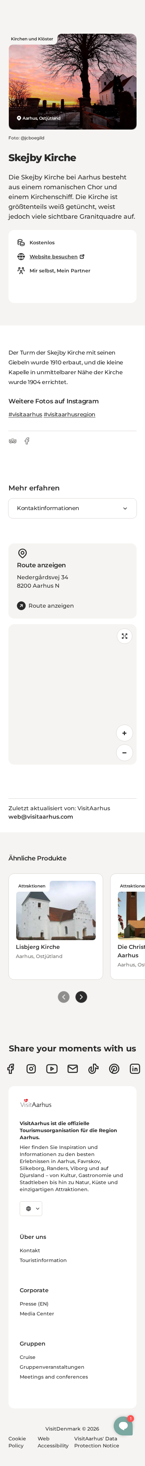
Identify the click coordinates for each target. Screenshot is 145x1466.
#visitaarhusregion (69, 414)
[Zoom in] (124, 733)
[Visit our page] (31, 1069)
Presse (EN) (34, 1304)
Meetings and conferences (54, 1377)
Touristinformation (43, 1260)
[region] (72, 694)
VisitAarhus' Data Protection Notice (96, 1442)
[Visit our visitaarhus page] (10, 1069)
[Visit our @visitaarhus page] (93, 1069)
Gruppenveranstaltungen (52, 1367)
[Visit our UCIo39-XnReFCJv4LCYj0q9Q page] (52, 1069)
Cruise (28, 1357)
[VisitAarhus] (41, 1103)
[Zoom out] (124, 752)
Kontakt (30, 1250)
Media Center (37, 1313)
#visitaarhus (25, 414)
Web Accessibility (53, 1442)
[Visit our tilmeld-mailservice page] (73, 1069)
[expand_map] (124, 636)
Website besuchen (54, 256)
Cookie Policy (17, 1442)
